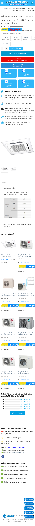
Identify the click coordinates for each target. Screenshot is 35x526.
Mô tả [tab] (4, 183)
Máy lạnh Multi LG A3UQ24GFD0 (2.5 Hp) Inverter (8, 334)
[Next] (31, 147)
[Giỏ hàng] (32, 3)
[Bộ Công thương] (8, 516)
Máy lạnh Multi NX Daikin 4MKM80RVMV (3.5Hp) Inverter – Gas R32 (26, 334)
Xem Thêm (6, 44)
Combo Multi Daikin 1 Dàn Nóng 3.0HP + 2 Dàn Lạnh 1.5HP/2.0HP (26, 295)
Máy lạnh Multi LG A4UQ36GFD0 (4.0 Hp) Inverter (25, 256)
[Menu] (2, 3)
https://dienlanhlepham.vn (16, 452)
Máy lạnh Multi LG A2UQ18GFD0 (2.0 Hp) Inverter (8, 373)
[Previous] (3, 147)
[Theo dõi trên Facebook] (2, 456)
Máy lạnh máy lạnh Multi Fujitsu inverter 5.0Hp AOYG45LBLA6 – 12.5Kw (8, 295)
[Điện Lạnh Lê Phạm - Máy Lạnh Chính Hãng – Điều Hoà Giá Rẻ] (17, 3)
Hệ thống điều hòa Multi (18, 224)
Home (6, 8)
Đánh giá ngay (17, 413)
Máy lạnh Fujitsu (15, 33)
